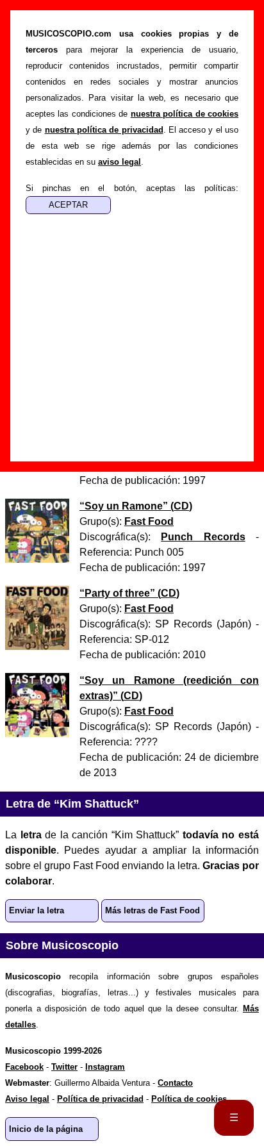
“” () (135, 506)
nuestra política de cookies (184, 114)
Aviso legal (27, 1099)
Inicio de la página (46, 1129)
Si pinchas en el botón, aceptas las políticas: (132, 188)
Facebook (24, 1067)
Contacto (175, 1083)
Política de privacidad (100, 1099)
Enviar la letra (36, 910)
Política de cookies (189, 1099)
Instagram (105, 1067)
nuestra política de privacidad (104, 130)
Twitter (64, 1067)
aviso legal (119, 162)
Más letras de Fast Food (152, 910)
